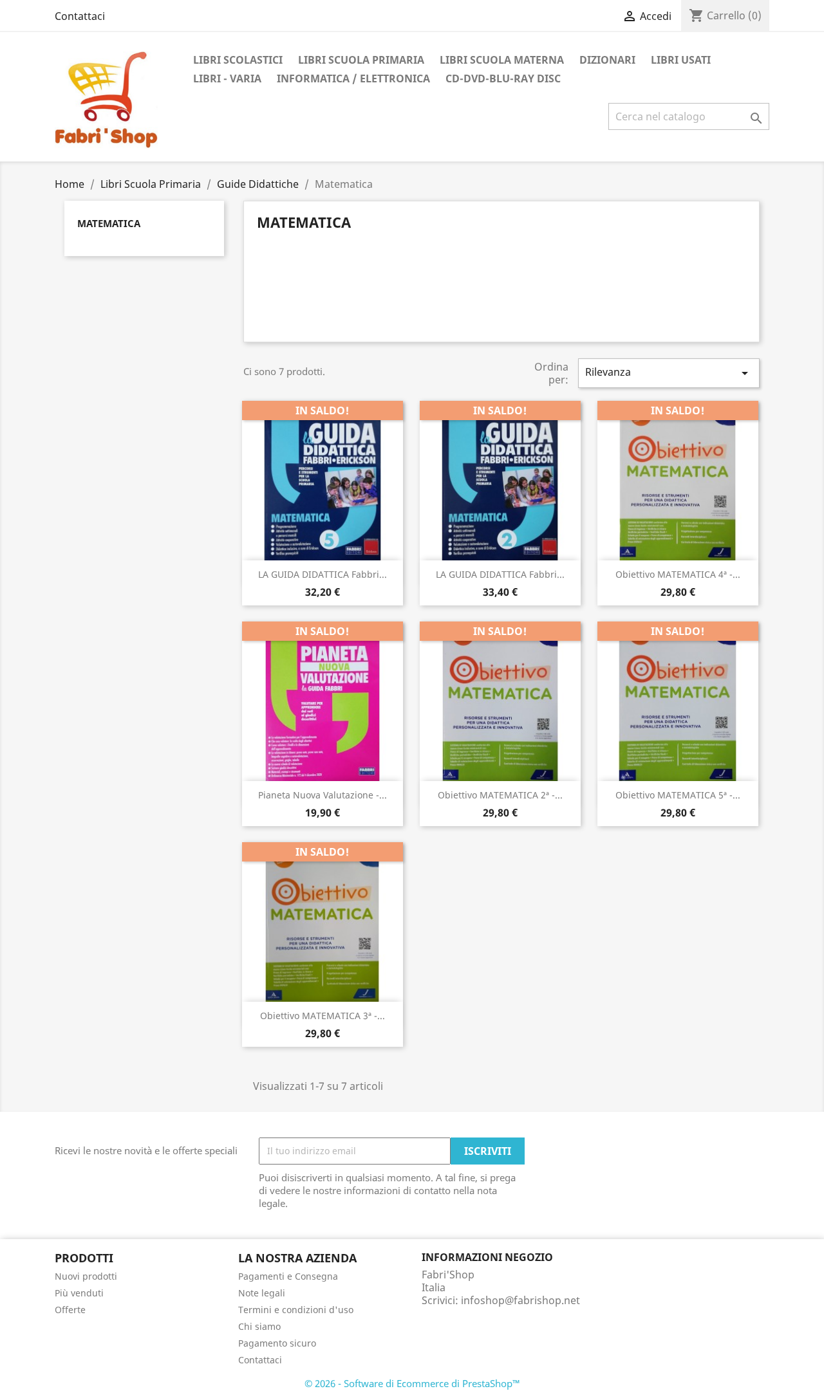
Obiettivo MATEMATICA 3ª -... (322, 1015)
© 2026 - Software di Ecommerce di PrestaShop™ (412, 1383)
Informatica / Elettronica (353, 78)
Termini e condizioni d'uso (295, 1309)
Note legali (261, 1293)
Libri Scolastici (238, 60)
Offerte (70, 1309)
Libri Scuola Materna (502, 60)
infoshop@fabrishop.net (520, 1300)
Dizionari (607, 60)
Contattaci (80, 16)
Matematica (108, 223)
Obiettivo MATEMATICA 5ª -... (677, 795)
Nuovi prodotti (86, 1276)
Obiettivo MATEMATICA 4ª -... (677, 574)
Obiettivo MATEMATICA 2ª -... (500, 795)
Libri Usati (681, 60)
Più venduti (79, 1293)
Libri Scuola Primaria (361, 60)
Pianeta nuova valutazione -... (322, 795)
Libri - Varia (227, 78)
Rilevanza (669, 373)
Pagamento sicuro (277, 1343)
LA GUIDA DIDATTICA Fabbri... (322, 574)
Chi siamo (259, 1326)
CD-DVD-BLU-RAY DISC (503, 78)
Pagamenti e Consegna (288, 1276)
